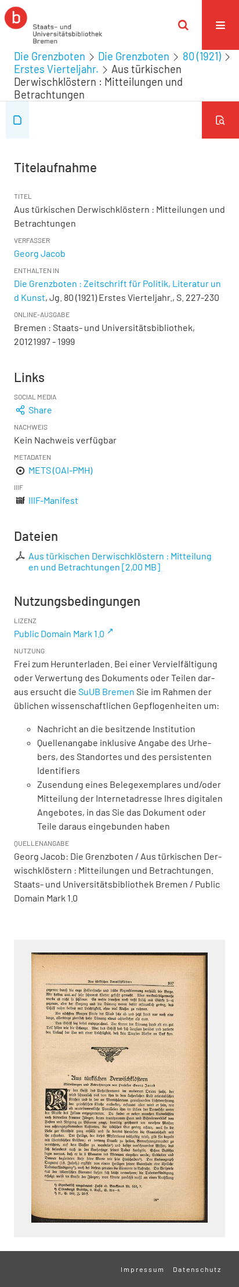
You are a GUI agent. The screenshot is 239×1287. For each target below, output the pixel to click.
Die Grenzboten (49, 56)
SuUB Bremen (106, 691)
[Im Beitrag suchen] (220, 120)
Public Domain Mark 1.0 (59, 633)
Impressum (143, 1269)
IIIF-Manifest (53, 500)
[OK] (183, 25)
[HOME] (53, 24)
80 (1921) (202, 56)
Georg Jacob (40, 253)
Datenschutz (197, 1269)
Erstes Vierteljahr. (56, 69)
